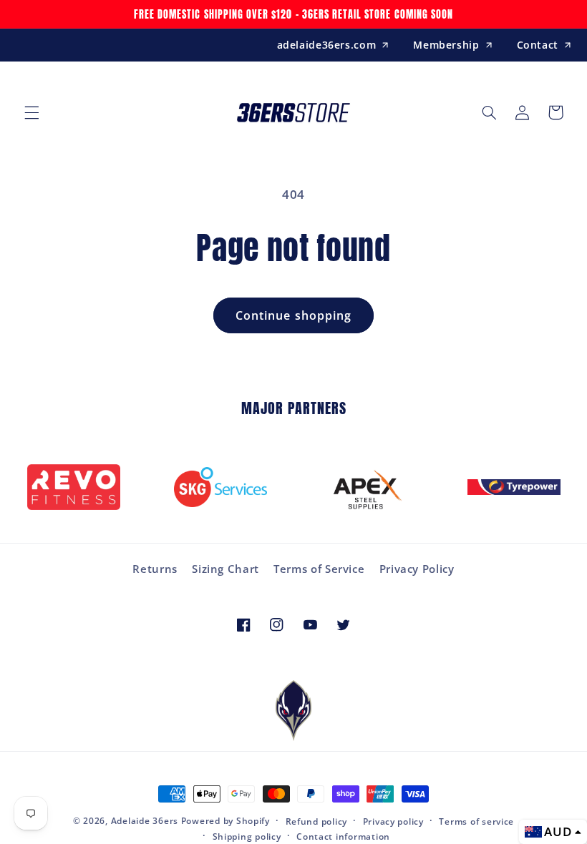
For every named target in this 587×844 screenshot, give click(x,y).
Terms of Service (318, 568)
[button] (31, 112)
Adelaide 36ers (144, 820)
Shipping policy (247, 836)
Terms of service (476, 821)
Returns (154, 568)
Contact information (343, 836)
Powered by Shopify (225, 820)
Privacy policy (393, 821)
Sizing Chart (225, 568)
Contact (537, 44)
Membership (446, 44)
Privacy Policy (417, 568)
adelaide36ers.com (327, 44)
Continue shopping (293, 315)
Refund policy (317, 821)
